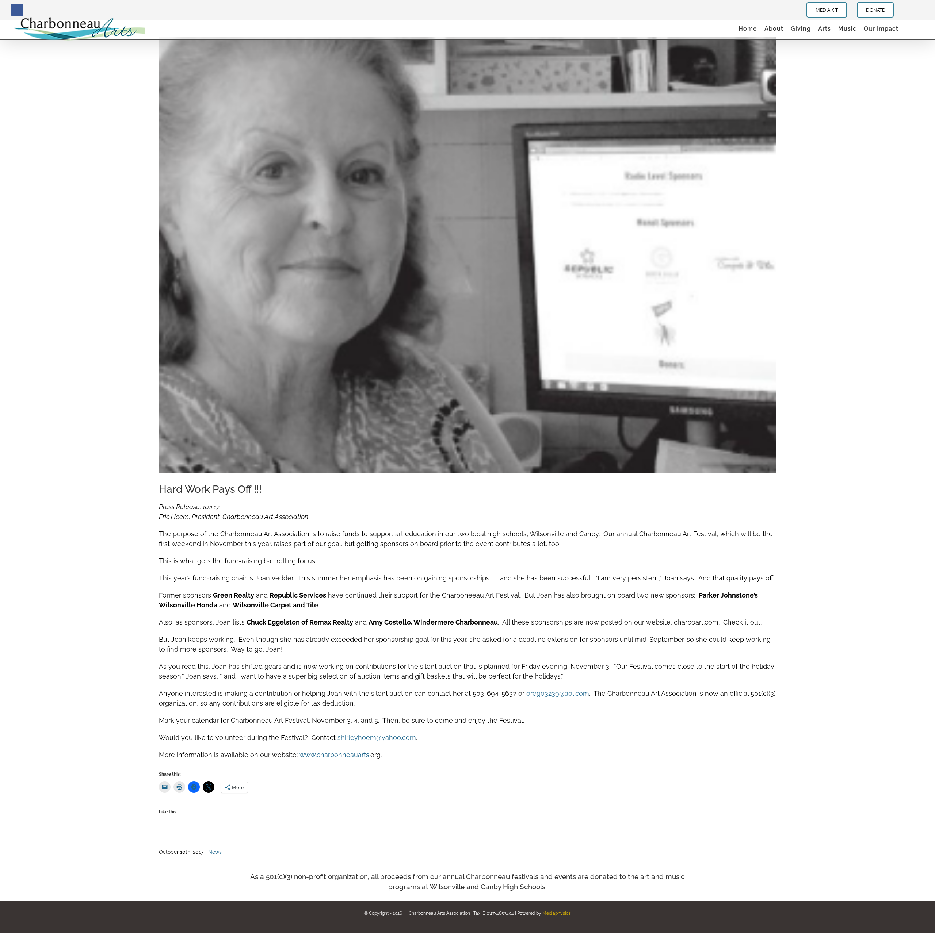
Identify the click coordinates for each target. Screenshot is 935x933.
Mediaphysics (556, 913)
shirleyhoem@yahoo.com (376, 737)
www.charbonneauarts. (334, 755)
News (215, 852)
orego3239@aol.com (557, 693)
